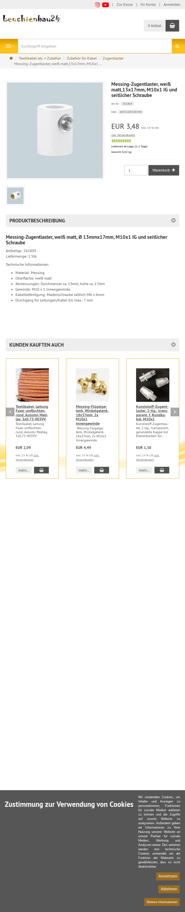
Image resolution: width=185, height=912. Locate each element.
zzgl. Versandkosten (123, 135)
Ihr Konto (148, 4)
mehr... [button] (23, 470)
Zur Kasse (125, 4)
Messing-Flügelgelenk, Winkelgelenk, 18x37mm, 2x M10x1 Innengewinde (92, 415)
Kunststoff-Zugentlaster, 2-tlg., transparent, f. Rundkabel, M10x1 (152, 413)
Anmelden (172, 4)
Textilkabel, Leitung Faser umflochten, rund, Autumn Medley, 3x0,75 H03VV (32, 413)
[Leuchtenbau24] (32, 18)
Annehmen (168, 876)
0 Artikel (154, 25)
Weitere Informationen (162, 902)
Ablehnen (169, 889)
